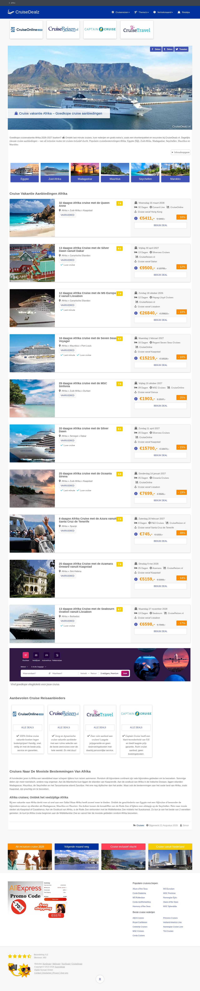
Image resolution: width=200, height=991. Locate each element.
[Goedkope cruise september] (77, 859)
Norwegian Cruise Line (173, 927)
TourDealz (66, 964)
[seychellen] (145, 169)
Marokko (175, 178)
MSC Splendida (170, 906)
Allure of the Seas (140, 889)
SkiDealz (56, 964)
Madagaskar (85, 178)
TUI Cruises (168, 931)
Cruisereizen (122, 12)
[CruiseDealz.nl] (20, 956)
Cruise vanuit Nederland (170, 846)
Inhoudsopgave (182, 152)
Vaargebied (67, 215)
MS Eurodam (168, 889)
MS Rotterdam (139, 898)
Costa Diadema (139, 893)
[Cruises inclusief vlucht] (123, 859)
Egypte (25, 178)
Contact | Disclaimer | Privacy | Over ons (51, 973)
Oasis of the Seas (170, 902)
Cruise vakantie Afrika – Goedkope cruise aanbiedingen (60, 113)
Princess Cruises (170, 918)
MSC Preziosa (169, 893)
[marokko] (175, 169)
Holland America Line (172, 922)
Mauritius (115, 178)
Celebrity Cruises (140, 927)
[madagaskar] (85, 169)
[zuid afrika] (55, 169)
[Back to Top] (100, 979)
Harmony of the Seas (141, 906)
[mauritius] (115, 169)
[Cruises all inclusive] (30, 859)
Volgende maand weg (76, 846)
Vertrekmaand (164, 12)
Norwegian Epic (170, 898)
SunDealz (47, 964)
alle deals (27, 727)
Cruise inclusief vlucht (123, 846)
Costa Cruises (139, 935)
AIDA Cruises (138, 918)
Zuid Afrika (55, 178)
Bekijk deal (160, 225)
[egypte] (24, 169)
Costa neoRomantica (142, 902)
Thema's (143, 12)
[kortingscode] (37, 898)
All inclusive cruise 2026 (30, 846)
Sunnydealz (60, 967)
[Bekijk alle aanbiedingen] (26, 29)
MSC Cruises (138, 931)
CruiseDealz (77, 964)
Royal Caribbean (140, 922)
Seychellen (145, 178)
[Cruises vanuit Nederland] (170, 859)
